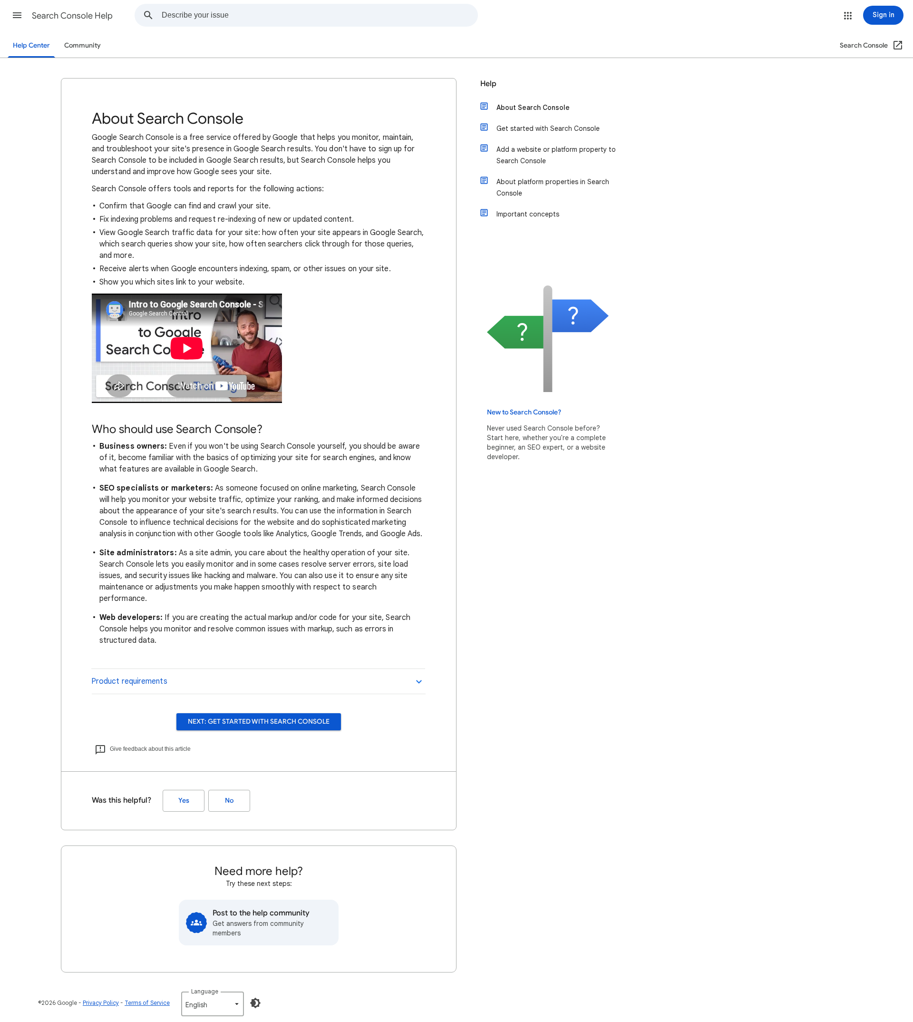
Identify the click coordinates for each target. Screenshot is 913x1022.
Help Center (31, 45)
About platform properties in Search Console (552, 187)
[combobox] (319, 15)
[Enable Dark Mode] (255, 1003)
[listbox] (212, 1004)
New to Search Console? (524, 412)
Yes (183, 800)
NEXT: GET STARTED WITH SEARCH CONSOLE (259, 721)
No (229, 800)
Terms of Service (147, 1002)
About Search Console (533, 107)
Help (488, 83)
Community (82, 45)
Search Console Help (72, 15)
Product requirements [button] (129, 681)
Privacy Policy (101, 1002)
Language (204, 991)
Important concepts (527, 214)
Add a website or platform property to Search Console (556, 155)
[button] (17, 15)
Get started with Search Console (548, 128)
